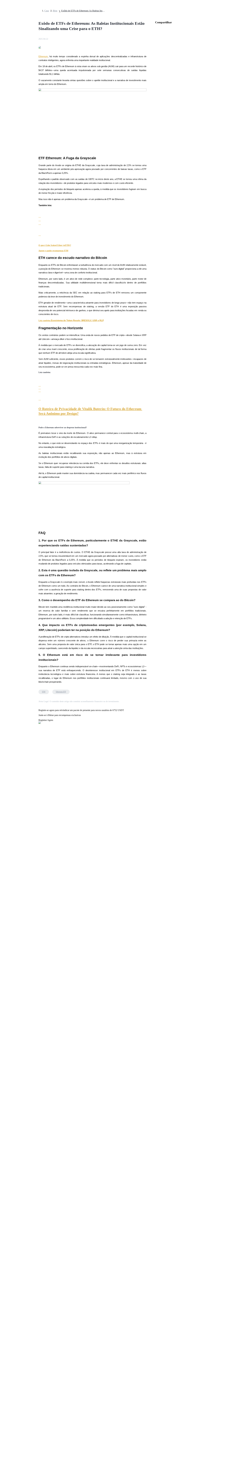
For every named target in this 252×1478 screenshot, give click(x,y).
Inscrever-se (15, 832)
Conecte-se (6, 832)
